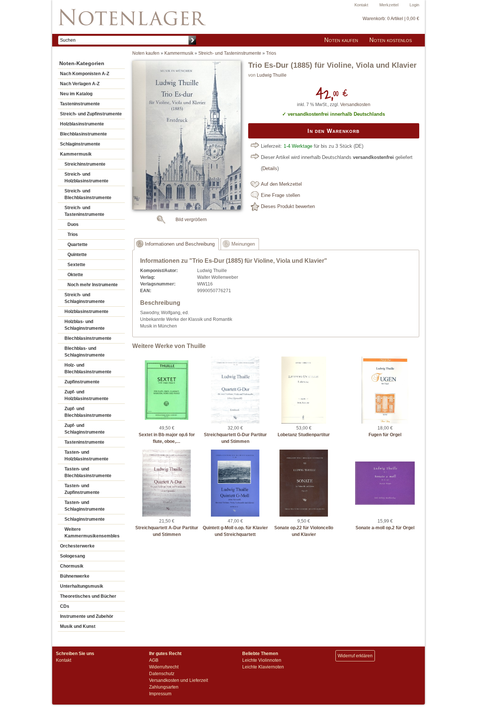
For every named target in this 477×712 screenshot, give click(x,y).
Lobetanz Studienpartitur (304, 434)
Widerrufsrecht (164, 667)
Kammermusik (76, 154)
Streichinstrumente (84, 164)
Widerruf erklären (355, 655)
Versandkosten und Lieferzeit (178, 680)
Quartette (77, 244)
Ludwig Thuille (272, 75)
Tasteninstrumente (80, 103)
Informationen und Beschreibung (180, 244)
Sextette (76, 264)
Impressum (160, 693)
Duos (73, 224)
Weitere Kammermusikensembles (92, 533)
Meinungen (243, 244)
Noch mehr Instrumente (92, 284)
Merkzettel (388, 5)
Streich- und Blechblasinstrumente (87, 194)
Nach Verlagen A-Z (79, 83)
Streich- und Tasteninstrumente (84, 211)
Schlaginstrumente (80, 144)
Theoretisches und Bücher (88, 596)
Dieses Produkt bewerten (288, 206)
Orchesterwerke (77, 546)
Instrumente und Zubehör (86, 616)
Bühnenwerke (74, 576)
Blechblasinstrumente (83, 134)
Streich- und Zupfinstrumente (91, 113)
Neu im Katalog (76, 93)
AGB (153, 660)
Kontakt (361, 5)
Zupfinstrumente (81, 381)
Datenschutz (161, 673)
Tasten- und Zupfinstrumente (81, 489)
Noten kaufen (341, 40)
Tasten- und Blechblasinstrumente (87, 472)
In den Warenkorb (333, 131)
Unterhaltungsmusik (81, 586)
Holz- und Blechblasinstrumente (87, 368)
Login (414, 5)
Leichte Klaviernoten (263, 667)
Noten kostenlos (390, 40)
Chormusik (71, 566)
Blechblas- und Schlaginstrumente (84, 352)
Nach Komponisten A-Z (84, 73)
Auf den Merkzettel (281, 184)
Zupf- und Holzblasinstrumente (86, 395)
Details (269, 168)
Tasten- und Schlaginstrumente (84, 506)
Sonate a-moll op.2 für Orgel (385, 527)
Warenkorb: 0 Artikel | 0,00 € (391, 18)
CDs (64, 606)
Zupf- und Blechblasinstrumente (87, 412)
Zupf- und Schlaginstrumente (84, 429)
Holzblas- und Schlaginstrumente (84, 325)
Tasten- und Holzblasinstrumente (86, 456)
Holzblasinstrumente (82, 124)
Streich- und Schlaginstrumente (84, 298)
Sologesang (72, 556)
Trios (72, 234)
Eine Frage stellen (280, 195)
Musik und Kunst (77, 626)
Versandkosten (355, 104)
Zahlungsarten (164, 687)
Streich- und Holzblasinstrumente (86, 177)
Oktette (75, 274)
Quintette (77, 254)
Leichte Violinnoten (261, 660)
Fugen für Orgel (385, 434)
